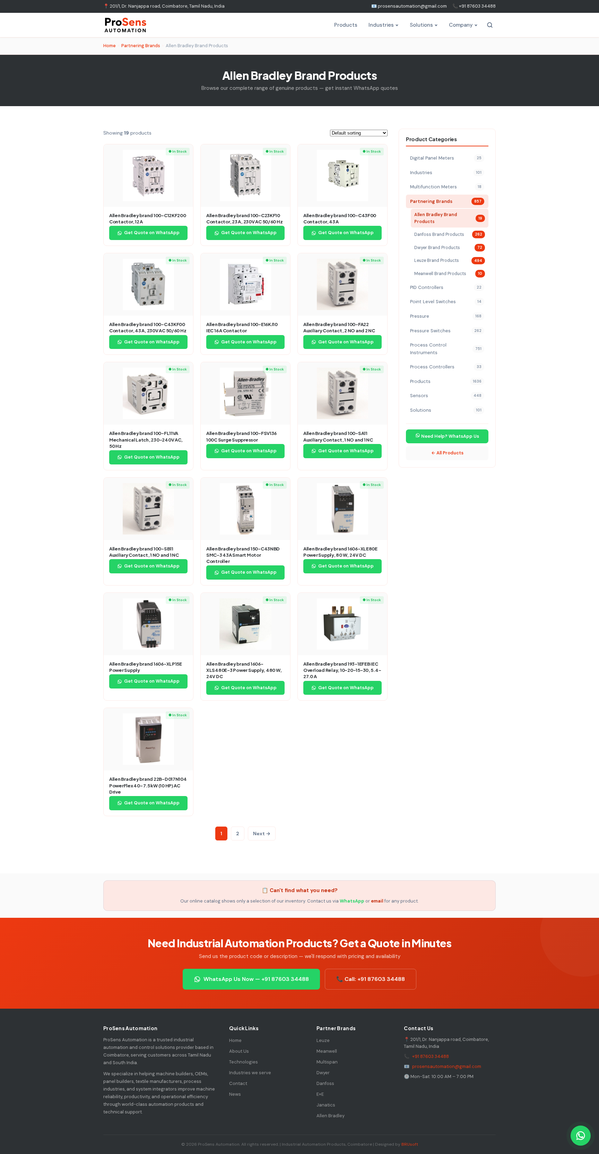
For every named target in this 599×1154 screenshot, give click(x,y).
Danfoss (325, 1083)
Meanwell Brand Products (448, 273)
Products (345, 25)
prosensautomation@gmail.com (446, 1066)
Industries (381, 25)
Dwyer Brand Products (448, 247)
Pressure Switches (445, 331)
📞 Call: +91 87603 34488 (370, 979)
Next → (261, 833)
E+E (320, 1094)
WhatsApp (352, 901)
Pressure (445, 316)
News (235, 1094)
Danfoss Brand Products (448, 234)
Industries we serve (250, 1073)
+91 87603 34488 (430, 1056)
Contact (238, 1083)
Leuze (323, 1040)
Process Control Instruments (445, 349)
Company (461, 25)
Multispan (327, 1062)
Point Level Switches (445, 302)
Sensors (445, 396)
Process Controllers (445, 367)
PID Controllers (445, 287)
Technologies (243, 1062)
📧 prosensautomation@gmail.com (409, 6)
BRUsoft (409, 1144)
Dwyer (323, 1073)
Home (109, 46)
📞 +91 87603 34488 (474, 6)
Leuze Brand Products (448, 260)
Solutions (421, 25)
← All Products (447, 453)
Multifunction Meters (445, 187)
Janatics (325, 1105)
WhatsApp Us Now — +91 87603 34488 (256, 979)
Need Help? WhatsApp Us (449, 436)
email (377, 901)
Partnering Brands (140, 46)
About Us (239, 1051)
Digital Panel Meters (445, 158)
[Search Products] (490, 25)
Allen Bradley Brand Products (448, 218)
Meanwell (326, 1051)
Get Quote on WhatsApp (152, 233)
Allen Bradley (330, 1116)
